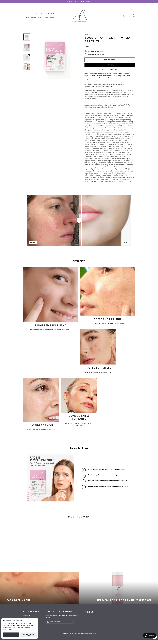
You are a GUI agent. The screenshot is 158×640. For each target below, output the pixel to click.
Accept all (11, 635)
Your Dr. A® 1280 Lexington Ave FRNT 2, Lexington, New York (79, 633)
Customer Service (52, 18)
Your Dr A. (88, 34)
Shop (26, 13)
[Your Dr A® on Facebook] (85, 612)
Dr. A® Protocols (52, 13)
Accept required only (28, 634)
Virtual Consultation (32, 18)
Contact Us (26, 615)
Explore (37, 13)
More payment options (109, 69)
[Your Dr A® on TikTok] (92, 612)
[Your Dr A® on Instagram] (88, 612)
